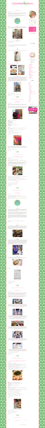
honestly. (30, 69)
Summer (20, 417)
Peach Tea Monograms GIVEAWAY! (32, 91)
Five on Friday (17, 10)
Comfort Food (16, 417)
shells (22, 340)
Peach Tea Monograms (21, 146)
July (29, 89)
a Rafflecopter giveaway (17, 181)
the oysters (17, 340)
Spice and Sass (30, 76)
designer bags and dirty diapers (31, 67)
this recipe (10, 257)
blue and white (20, 340)
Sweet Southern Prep (31, 77)
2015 (29, 85)
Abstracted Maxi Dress (17, 61)
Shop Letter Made (9, 316)
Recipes (19, 417)
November (30, 86)
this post (13, 316)
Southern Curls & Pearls (31, 75)
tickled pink (30, 78)
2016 (29, 84)
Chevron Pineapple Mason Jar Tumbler (17, 175)
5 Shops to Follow (17, 290)
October (30, 87)
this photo (21, 338)
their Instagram (23, 326)
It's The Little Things (30, 70)
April (29, 96)
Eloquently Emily (30, 68)
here (20, 317)
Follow (8, 186)
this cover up (19, 305)
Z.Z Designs (17, 330)
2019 (29, 82)
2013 (29, 100)
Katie (17, 338)
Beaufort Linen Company (17, 298)
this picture (14, 367)
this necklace (16, 305)
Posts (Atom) (19, 420)
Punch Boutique (17, 320)
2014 (29, 99)
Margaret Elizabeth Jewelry (17, 308)
